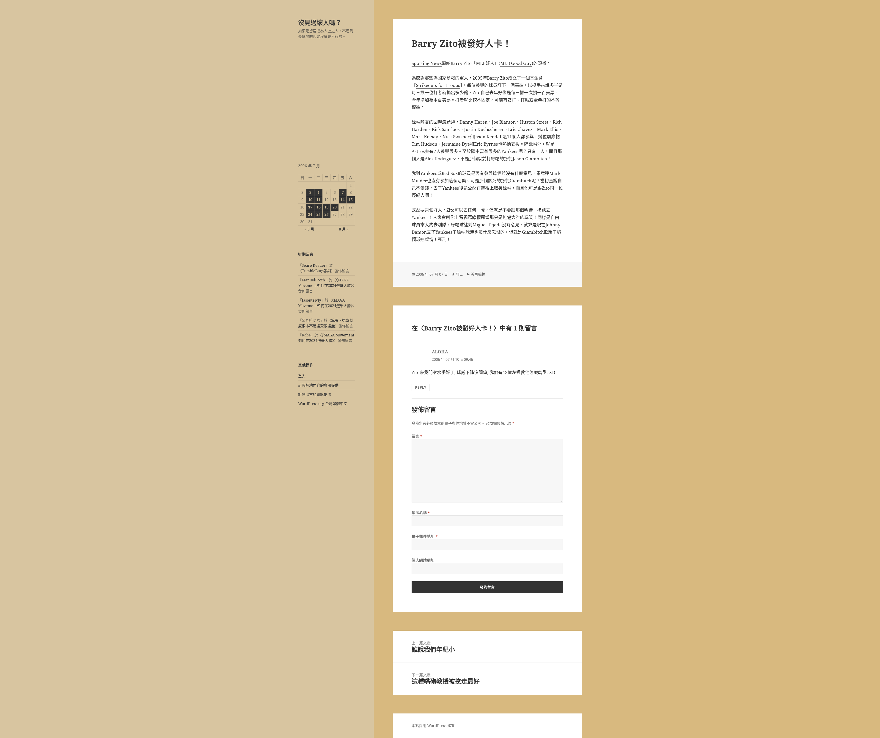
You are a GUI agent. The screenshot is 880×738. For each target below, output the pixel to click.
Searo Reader (314, 265)
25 (318, 214)
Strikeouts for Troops (438, 85)
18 (318, 207)
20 (335, 207)
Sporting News (427, 63)
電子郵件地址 (425, 536)
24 (310, 214)
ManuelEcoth (313, 280)
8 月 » (343, 229)
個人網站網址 (423, 560)
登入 (301, 376)
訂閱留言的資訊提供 (314, 394)
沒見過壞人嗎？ (319, 22)
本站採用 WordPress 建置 (433, 725)
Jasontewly (311, 300)
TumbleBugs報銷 (316, 270)
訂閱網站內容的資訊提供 (318, 385)
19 (326, 207)
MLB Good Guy (516, 63)
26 (326, 214)
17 (310, 207)
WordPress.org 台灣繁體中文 (322, 403)
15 (351, 199)
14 (343, 199)
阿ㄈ (459, 274)
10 (310, 199)
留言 (417, 436)
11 (318, 199)
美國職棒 (478, 274)
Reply (420, 387)
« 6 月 (309, 229)
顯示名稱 (421, 512)
